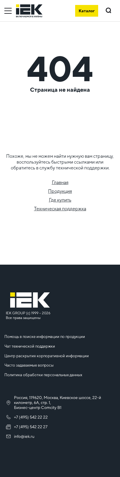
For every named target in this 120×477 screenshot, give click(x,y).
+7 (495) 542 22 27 (30, 426)
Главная (60, 182)
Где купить (60, 200)
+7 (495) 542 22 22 (31, 417)
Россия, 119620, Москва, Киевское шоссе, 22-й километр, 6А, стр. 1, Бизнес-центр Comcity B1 (57, 402)
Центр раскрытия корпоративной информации (46, 356)
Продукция (60, 191)
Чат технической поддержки (29, 346)
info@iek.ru (24, 436)
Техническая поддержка (60, 208)
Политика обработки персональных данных (43, 375)
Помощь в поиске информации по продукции (44, 336)
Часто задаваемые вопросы (29, 365)
